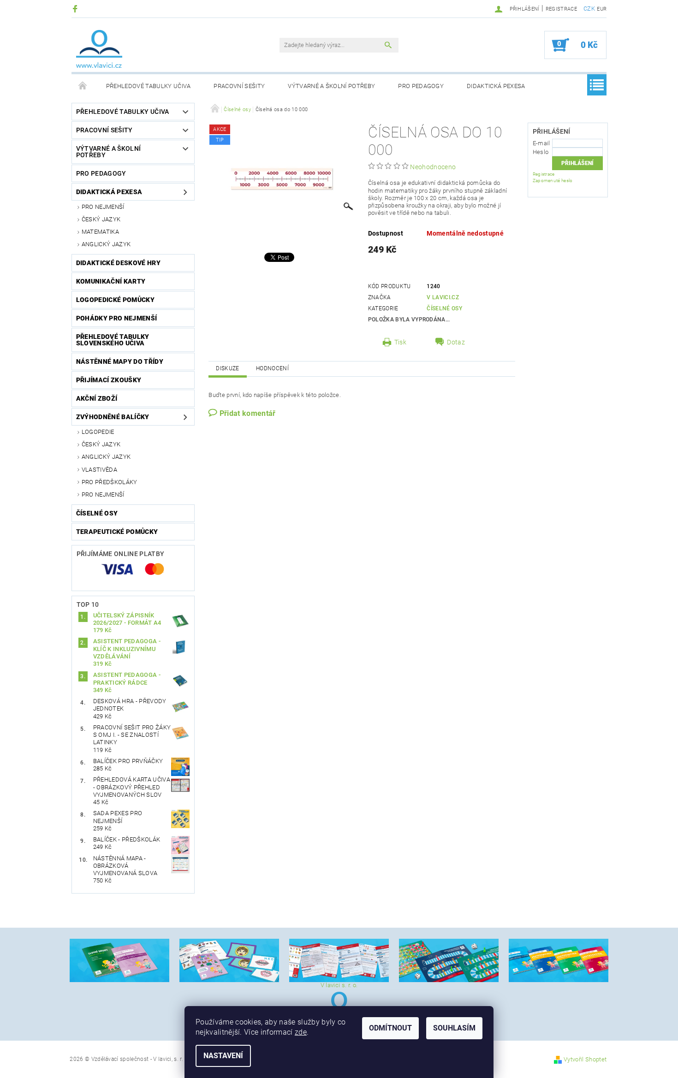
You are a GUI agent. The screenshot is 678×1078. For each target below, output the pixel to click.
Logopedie (98, 431)
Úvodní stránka (83, 86)
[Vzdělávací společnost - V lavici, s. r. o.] (99, 49)
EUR (602, 9)
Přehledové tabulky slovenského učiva (112, 340)
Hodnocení (272, 368)
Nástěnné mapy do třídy (119, 361)
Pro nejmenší (103, 206)
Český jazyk (101, 219)
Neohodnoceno (433, 167)
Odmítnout (390, 1028)
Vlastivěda (99, 469)
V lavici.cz (443, 297)
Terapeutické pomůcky (117, 531)
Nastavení (223, 1055)
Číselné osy (97, 513)
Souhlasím (454, 1028)
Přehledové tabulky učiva (148, 86)
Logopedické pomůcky (115, 299)
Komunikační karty (110, 281)
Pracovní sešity (239, 86)
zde (301, 1032)
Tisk (400, 342)
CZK (589, 8)
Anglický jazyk (106, 244)
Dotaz (456, 342)
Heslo (541, 151)
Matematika (100, 231)
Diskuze (227, 368)
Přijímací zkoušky (108, 380)
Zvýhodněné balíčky (112, 417)
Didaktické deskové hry (118, 263)
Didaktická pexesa (496, 86)
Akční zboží (97, 398)
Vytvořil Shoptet (585, 1059)
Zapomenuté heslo (553, 180)
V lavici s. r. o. (339, 985)
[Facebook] (76, 8)
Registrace (561, 9)
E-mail (541, 143)
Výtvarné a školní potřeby (331, 86)
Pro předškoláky (109, 482)
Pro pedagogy (421, 86)
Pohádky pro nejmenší (116, 318)
